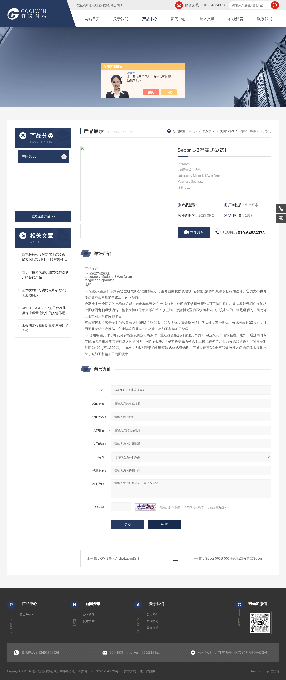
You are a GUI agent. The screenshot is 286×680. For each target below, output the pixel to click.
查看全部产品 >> (43, 216)
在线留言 (235, 19)
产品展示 (205, 131)
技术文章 (207, 19)
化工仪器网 (147, 671)
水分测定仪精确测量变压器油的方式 (45, 328)
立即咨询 (197, 232)
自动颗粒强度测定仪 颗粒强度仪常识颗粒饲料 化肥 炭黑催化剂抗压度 (44, 257)
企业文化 (152, 621)
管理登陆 (273, 671)
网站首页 (92, 19)
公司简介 (152, 614)
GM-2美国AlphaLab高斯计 (120, 558)
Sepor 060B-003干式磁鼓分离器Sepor (233, 558)
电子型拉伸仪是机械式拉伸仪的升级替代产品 (45, 274)
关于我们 (120, 19)
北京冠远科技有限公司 (104, 5)
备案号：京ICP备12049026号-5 (99, 671)
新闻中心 (178, 19)
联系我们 (264, 19)
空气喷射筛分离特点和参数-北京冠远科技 (44, 292)
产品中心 (149, 19)
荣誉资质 (152, 627)
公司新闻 (89, 614)
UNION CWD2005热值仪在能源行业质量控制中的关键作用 (44, 310)
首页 (191, 131)
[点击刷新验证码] (145, 507)
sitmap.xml (256, 671)
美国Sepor (29, 156)
